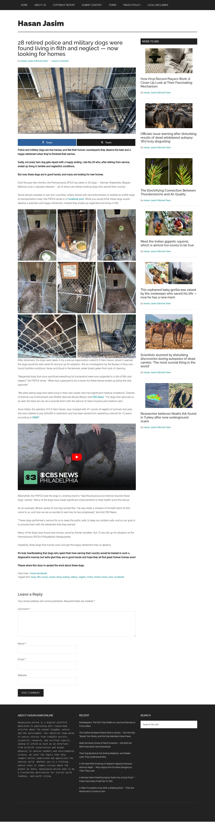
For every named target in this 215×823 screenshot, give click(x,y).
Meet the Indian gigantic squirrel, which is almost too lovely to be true (167, 243)
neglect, (82, 577)
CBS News (98, 397)
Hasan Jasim (41, 23)
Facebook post (76, 199)
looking (66, 577)
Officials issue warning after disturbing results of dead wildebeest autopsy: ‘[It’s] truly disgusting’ (168, 137)
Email (22, 659)
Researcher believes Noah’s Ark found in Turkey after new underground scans (168, 417)
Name (22, 643)
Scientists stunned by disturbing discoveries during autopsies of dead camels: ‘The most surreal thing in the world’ (168, 360)
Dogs (33, 577)
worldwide (119, 577)
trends (104, 577)
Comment (24, 609)
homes (52, 577)
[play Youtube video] (77, 457)
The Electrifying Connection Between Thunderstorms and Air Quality (168, 192)
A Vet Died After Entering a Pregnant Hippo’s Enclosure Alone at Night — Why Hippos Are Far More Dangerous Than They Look (105, 767)
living (59, 577)
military (74, 577)
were (110, 577)
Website (22, 675)
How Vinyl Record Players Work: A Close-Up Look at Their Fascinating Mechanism (166, 82)
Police (90, 577)
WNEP (35, 417)
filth (39, 577)
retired (97, 577)
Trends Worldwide (38, 573)
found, (45, 577)
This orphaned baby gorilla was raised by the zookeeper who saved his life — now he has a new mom (169, 293)
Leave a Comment (60, 61)
